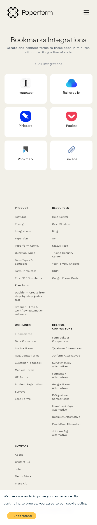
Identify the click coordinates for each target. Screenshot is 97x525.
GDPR (56, 271)
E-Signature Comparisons (60, 397)
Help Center (60, 216)
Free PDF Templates (28, 278)
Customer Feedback (28, 362)
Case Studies (60, 224)
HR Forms (21, 377)
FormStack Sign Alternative (62, 408)
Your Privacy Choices (65, 263)
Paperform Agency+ (28, 245)
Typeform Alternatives (67, 348)
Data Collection (25, 341)
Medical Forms (24, 370)
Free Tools (22, 285)
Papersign (21, 238)
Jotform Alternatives (66, 355)
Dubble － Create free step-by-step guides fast (30, 296)
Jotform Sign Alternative (60, 433)
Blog (55, 231)
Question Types (25, 253)
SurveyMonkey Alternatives (61, 364)
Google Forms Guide (65, 278)
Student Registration (28, 384)
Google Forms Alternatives (61, 386)
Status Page (60, 245)
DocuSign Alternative (66, 416)
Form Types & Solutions (23, 262)
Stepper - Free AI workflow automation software (29, 310)
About (19, 454)
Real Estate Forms (27, 355)
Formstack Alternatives (60, 375)
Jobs (18, 469)
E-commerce (23, 334)
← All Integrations (48, 64)
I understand (22, 516)
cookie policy (76, 503)
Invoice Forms (24, 348)
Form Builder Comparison (60, 339)
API (54, 238)
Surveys (20, 391)
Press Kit (21, 483)
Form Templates (25, 271)
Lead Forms (22, 398)
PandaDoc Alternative (66, 424)
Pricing (19, 224)
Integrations (23, 231)
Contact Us (22, 462)
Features (20, 216)
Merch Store (23, 476)
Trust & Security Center (62, 254)
